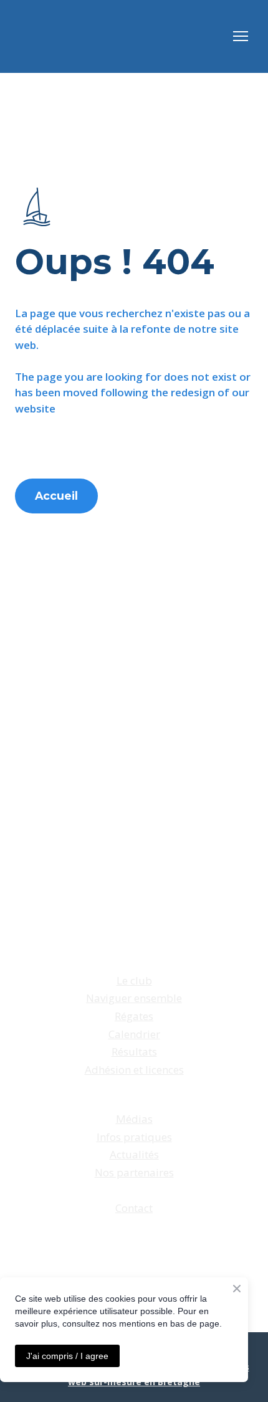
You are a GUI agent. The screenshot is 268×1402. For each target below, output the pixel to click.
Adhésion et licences (134, 1069)
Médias (134, 1119)
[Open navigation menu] (240, 36)
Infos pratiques (134, 1137)
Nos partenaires (134, 1172)
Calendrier (134, 1034)
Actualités (134, 1154)
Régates (134, 1016)
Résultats (134, 1051)
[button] (56, 496)
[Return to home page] (38, 36)
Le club (134, 980)
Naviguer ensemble (134, 998)
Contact (134, 1208)
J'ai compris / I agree (67, 1356)
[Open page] (37, 207)
